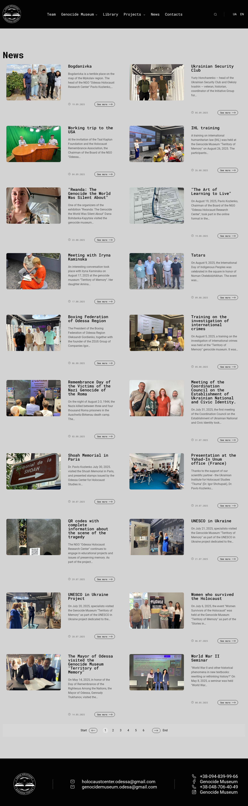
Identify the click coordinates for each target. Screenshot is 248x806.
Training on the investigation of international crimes (210, 322)
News (155, 14)
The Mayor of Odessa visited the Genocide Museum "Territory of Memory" (90, 664)
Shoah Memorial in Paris (88, 457)
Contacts (173, 14)
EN (242, 14)
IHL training (205, 127)
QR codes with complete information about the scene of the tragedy (88, 528)
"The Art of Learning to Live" (211, 191)
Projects (132, 14)
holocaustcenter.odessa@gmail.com (118, 781)
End (165, 730)
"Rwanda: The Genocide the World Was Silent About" (89, 193)
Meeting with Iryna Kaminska (89, 257)
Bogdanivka (80, 66)
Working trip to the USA (90, 129)
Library (110, 14)
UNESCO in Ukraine (211, 520)
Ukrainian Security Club (212, 68)
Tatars (198, 255)
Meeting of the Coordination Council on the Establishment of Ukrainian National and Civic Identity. (213, 391)
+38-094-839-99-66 (219, 776)
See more (102, 104)
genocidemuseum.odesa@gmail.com (119, 787)
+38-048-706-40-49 (219, 787)
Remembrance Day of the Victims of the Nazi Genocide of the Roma (89, 387)
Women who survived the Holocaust (212, 596)
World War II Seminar (205, 658)
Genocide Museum (77, 14)
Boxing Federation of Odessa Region (88, 318)
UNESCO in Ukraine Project (88, 596)
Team (51, 14)
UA (235, 14)
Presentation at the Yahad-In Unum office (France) (213, 459)
